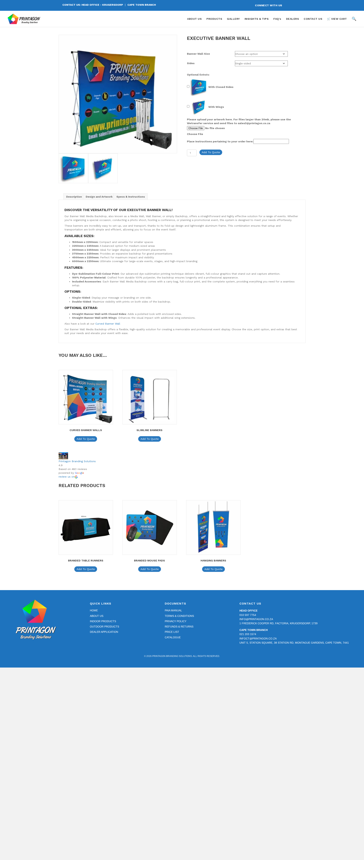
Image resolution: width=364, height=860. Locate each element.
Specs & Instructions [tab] (130, 196)
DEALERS (292, 18)
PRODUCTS (214, 18)
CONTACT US (313, 18)
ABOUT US (194, 18)
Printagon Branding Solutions (77, 461)
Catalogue (173, 637)
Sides (191, 63)
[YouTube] (304, 5)
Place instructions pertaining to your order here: (220, 141)
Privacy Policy (175, 621)
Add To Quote (211, 152)
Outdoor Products (104, 626)
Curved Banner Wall (107, 323)
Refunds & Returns (179, 626)
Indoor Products (103, 621)
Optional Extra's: (198, 74)
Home (94, 610)
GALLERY (233, 18)
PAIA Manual (173, 610)
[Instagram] (297, 5)
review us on (67, 476)
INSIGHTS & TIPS (257, 18)
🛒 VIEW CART (337, 18)
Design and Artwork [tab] (99, 196)
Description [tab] (74, 196)
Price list (172, 631)
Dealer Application (104, 631)
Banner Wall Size (198, 53)
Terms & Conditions (179, 615)
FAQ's (277, 18)
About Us (96, 615)
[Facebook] (290, 5)
